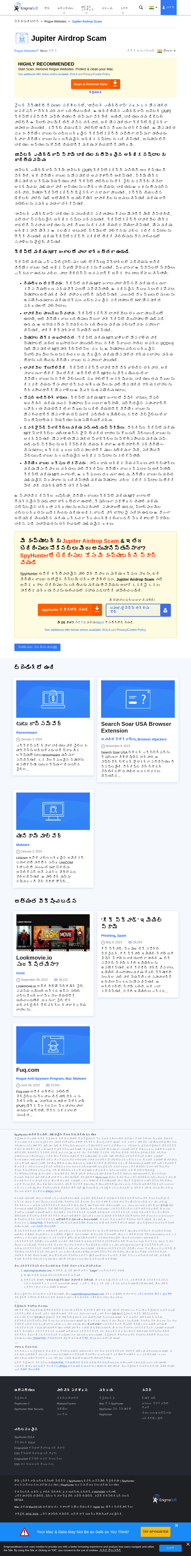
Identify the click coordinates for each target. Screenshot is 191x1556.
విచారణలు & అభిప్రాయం (156, 1412)
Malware (22, 845)
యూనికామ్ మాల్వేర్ (39, 836)
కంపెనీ (124, 8)
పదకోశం (62, 1414)
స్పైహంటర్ (20, 1398)
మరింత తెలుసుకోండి (110, 1550)
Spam (121, 935)
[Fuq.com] (53, 1045)
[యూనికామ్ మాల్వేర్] (53, 811)
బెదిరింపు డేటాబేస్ (26, 21)
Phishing (108, 935)
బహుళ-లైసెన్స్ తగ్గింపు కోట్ (129, 610)
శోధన (141, 7)
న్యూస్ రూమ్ (149, 1398)
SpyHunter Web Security (28, 1408)
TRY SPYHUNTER (155, 1531)
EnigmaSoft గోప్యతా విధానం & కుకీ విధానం (39, 1447)
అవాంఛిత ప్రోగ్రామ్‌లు (118, 739)
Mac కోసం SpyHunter (111, 1403)
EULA (73, 74)
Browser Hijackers (152, 739)
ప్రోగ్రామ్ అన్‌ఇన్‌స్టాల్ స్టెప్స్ (44, 1480)
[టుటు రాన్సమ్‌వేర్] (53, 699)
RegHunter (105, 1414)
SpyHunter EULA (24, 1437)
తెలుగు (156, 7)
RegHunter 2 (21, 1403)
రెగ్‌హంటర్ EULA (24, 1442)
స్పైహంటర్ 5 (107, 1398)
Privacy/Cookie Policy (96, 74)
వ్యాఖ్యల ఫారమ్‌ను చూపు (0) (37, 647)
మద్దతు (107, 8)
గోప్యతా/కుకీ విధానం (76, 1362)
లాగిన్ (171, 7)
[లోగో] (26, 7)
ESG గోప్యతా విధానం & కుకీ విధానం (35, 1453)
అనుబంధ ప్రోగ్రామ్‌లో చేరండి (155, 1405)
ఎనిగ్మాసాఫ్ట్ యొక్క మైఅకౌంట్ (154, 1294)
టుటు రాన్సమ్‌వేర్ (39, 724)
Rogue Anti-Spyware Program (40, 1078)
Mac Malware (75, 1078)
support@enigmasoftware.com (87, 1294)
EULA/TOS (36, 1223)
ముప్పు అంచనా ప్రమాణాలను (91, 1366)
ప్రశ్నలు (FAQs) (43, 1191)
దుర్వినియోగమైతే (152, 1418)
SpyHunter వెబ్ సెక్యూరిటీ (115, 1408)
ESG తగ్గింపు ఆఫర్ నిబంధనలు (33, 1464)
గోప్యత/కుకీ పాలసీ (55, 1223)
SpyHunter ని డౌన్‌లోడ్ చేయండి (65, 610)
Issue (20, 973)
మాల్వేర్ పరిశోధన (87, 8)
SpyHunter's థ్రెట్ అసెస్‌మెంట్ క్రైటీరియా (94, 1480)
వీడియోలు (62, 1408)
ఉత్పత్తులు (65, 8)
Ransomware (26, 732)
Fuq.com (27, 1070)
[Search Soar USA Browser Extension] (138, 699)
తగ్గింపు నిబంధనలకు (109, 1362)
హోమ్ (47, 8)
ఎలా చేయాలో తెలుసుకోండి (43, 1226)
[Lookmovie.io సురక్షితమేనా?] (53, 933)
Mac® (100, 622)
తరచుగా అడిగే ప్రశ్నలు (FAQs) (47, 1366)
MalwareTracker (66, 1403)
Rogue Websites (55, 21)
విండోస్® (80, 622)
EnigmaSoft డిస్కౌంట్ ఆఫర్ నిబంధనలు (38, 1458)
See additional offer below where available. (43, 74)
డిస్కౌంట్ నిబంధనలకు (88, 1223)
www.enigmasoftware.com (38, 1270)
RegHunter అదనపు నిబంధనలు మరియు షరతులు (90, 1484)
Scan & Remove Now (90, 84)
